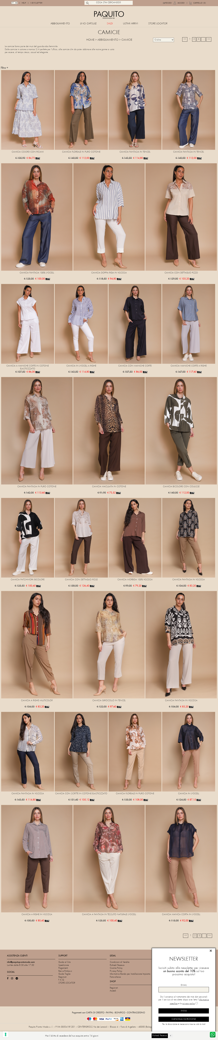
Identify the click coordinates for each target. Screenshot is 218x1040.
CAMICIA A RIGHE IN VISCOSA (37, 915)
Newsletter (36, 3)
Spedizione (63, 965)
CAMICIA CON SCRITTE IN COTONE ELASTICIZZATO (81, 794)
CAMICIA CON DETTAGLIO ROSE (81, 580)
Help (24, 3)
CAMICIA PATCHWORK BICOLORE (28, 580)
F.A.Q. (61, 980)
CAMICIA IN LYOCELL (188, 794)
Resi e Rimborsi (65, 971)
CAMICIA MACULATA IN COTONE (109, 487)
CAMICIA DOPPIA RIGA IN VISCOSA (109, 273)
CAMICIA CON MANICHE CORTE (135, 366)
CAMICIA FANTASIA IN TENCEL (135, 152)
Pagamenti (63, 968)
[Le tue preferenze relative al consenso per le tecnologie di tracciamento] (6, 1034)
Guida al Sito (64, 962)
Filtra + (4, 68)
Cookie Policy (116, 968)
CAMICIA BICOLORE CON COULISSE (181, 487)
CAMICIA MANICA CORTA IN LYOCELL (181, 915)
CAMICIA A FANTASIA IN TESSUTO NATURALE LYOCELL (109, 915)
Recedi (168, 3)
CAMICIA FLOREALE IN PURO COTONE (81, 152)
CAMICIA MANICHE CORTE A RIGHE (189, 366)
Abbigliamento (60, 24)
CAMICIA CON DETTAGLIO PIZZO (181, 273)
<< (185, 39)
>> (208, 39)
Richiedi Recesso (117, 965)
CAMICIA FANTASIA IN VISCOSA (188, 580)
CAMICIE (126, 40)
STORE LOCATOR (157, 24)
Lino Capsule (88, 24)
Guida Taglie (64, 974)
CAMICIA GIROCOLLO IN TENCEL (109, 701)
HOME (90, 40)
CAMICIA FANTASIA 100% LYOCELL (37, 273)
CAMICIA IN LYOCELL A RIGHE (81, 366)
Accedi (181, 3)
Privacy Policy (116, 971)
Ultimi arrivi (130, 24)
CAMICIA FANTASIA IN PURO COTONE (36, 487)
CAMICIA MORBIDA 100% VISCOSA (135, 580)
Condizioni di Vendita (119, 962)
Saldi (110, 24)
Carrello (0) (199, 3)
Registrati (62, 977)
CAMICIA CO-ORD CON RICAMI (28, 152)
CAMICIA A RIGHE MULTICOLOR (37, 701)
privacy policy (188, 1004)
